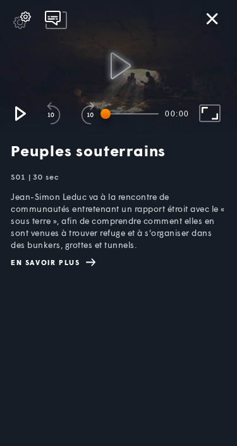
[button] (20, 113)
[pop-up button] (22, 20)
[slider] (132, 114)
